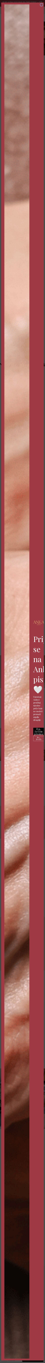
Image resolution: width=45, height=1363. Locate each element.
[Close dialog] (41, 5)
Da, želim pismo (38, 731)
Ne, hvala (39, 738)
